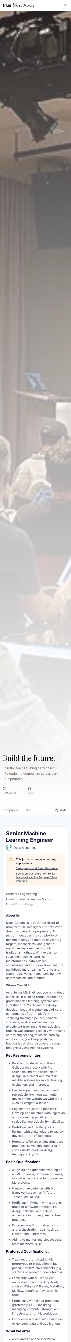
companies (11, 810)
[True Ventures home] (18, 5)
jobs (28, 810)
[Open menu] (65, 5)
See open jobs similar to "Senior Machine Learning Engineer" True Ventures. (36, 877)
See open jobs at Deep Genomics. (37, 868)
